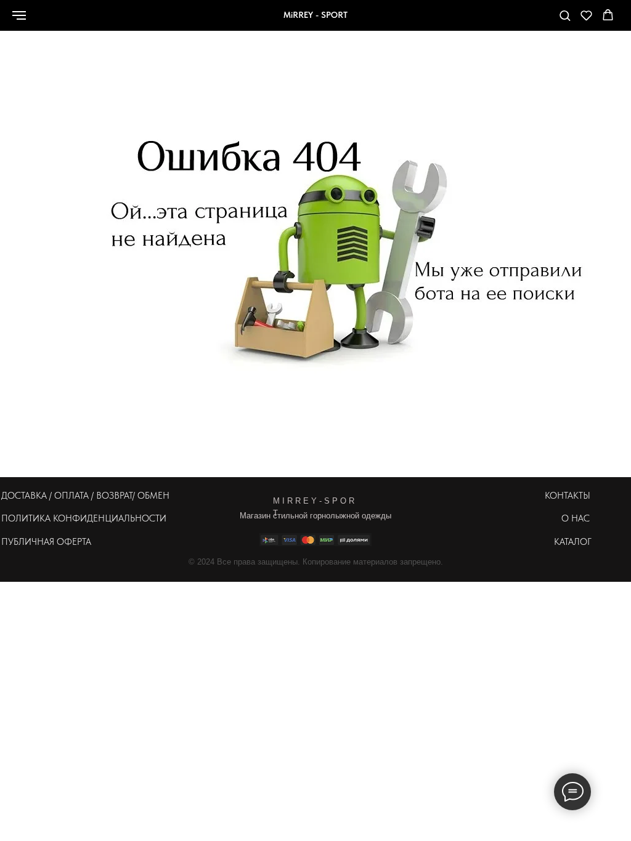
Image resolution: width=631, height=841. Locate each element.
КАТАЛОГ (573, 541)
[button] (565, 15)
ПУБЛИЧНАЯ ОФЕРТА (46, 541)
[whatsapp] (469, 21)
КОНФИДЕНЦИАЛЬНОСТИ (109, 518)
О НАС (575, 518)
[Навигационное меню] (19, 15)
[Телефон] (496, 21)
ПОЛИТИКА (26, 518)
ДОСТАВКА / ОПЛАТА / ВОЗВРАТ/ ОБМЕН (85, 495)
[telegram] (523, 21)
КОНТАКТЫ (567, 495)
